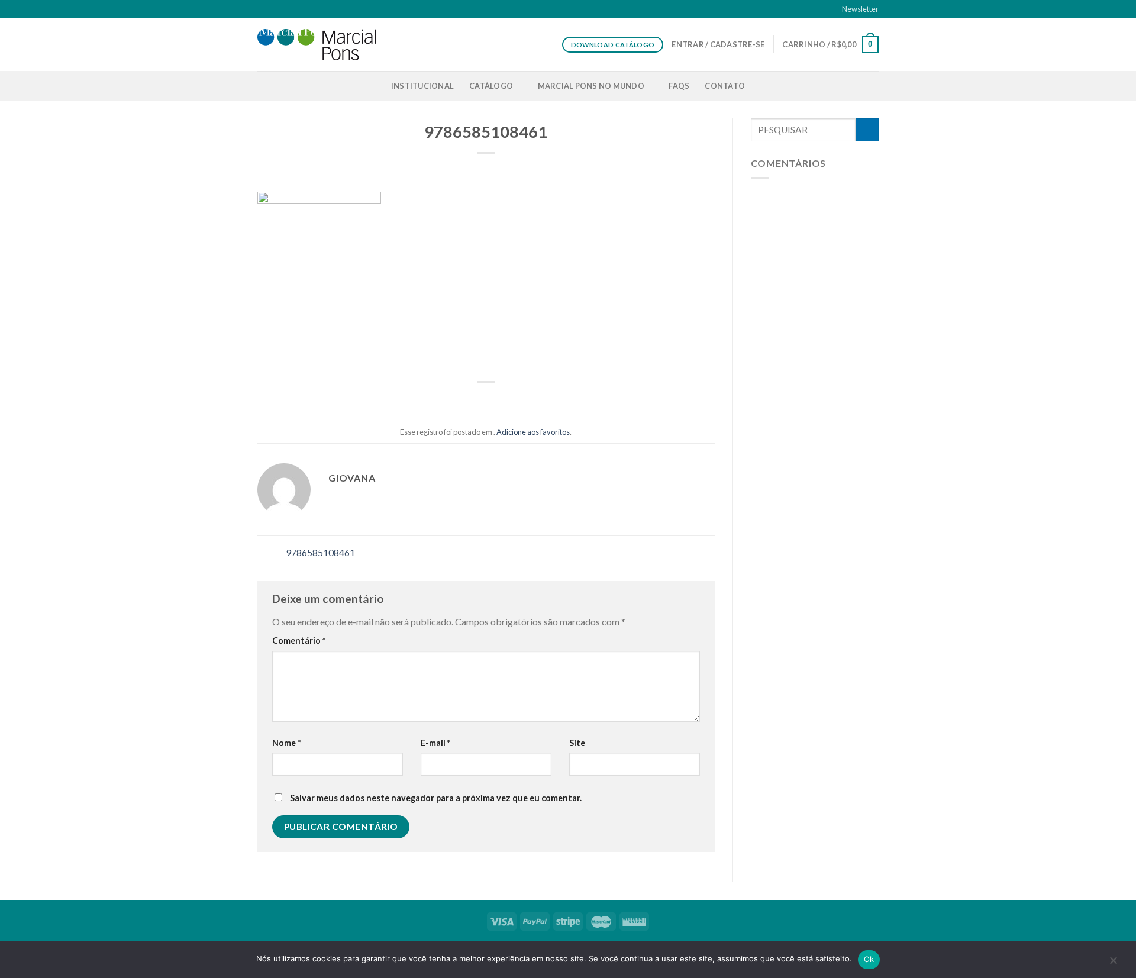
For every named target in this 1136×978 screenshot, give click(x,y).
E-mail (435, 743)
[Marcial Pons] (316, 44)
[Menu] (264, 85)
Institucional (422, 86)
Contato (725, 86)
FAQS (679, 86)
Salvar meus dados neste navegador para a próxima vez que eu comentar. (436, 798)
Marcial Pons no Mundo (591, 86)
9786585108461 (319, 552)
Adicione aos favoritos (533, 432)
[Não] (1112, 963)
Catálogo (491, 86)
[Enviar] (867, 129)
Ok (869, 959)
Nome (286, 743)
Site (577, 743)
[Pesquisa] (874, 85)
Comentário (298, 640)
